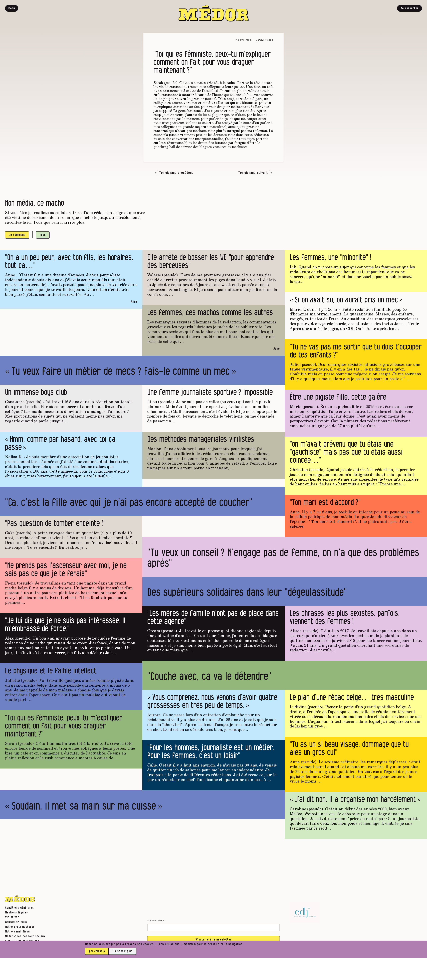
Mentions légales (16, 912)
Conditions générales (19, 907)
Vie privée (12, 917)
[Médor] (213, 13)
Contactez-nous (16, 922)
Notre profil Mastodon (20, 927)
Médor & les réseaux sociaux (25, 936)
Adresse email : (156, 921)
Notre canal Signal (18, 931)
